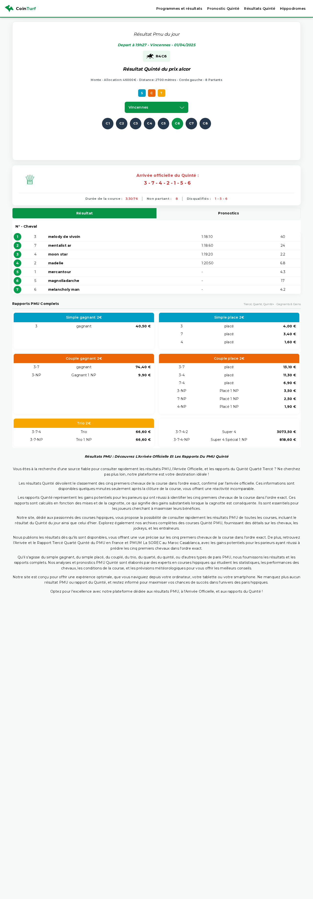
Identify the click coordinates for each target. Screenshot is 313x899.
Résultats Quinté (259, 8)
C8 (205, 123)
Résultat (84, 213)
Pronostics (228, 213)
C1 (108, 123)
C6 (177, 123)
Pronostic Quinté (223, 8)
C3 (135, 123)
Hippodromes (293, 8)
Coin (26, 8)
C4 (149, 123)
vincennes (138, 107)
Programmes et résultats (179, 8)
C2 (121, 123)
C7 (191, 123)
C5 (163, 123)
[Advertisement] (156, 140)
